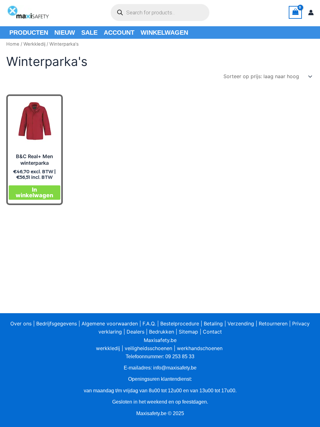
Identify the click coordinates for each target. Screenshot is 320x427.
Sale (89, 32)
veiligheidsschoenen (148, 348)
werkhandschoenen (199, 348)
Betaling (213, 323)
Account (119, 32)
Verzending (241, 323)
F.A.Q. (149, 323)
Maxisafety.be (160, 340)
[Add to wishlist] (51, 106)
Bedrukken (161, 332)
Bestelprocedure (179, 323)
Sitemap (188, 332)
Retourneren (273, 323)
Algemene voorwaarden (110, 323)
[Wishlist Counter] (220, 12)
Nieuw (64, 32)
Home (12, 44)
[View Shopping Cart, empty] (295, 12)
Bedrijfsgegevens (56, 323)
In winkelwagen (34, 192)
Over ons (21, 323)
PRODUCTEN (28, 32)
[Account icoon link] (311, 12)
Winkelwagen (164, 32)
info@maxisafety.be (175, 367)
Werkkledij (34, 44)
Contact (212, 332)
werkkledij (108, 348)
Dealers (135, 332)
